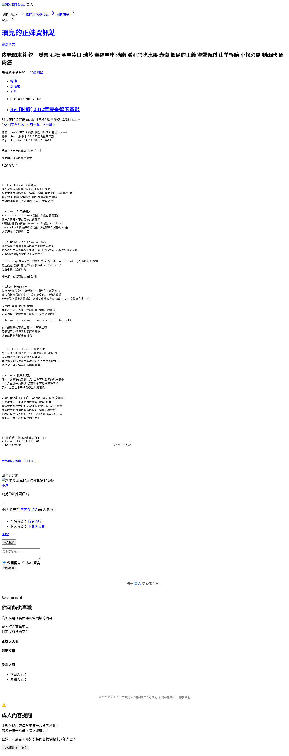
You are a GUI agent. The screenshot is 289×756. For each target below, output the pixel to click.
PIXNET (113, 697)
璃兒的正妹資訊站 (29, 33)
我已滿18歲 (10, 747)
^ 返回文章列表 (13, 124)
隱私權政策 (168, 697)
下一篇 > (48, 124)
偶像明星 (36, 73)
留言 (34, 509)
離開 (24, 747)
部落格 (15, 86)
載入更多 (8, 542)
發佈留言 (8, 568)
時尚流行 (34, 521)
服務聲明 (184, 697)
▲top (5, 534)
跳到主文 (8, 44)
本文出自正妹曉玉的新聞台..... (20, 461)
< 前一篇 (33, 124)
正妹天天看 (36, 526)
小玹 (5, 485)
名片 (13, 91)
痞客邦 (25, 509)
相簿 (13, 81)
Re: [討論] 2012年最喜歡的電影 (45, 109)
